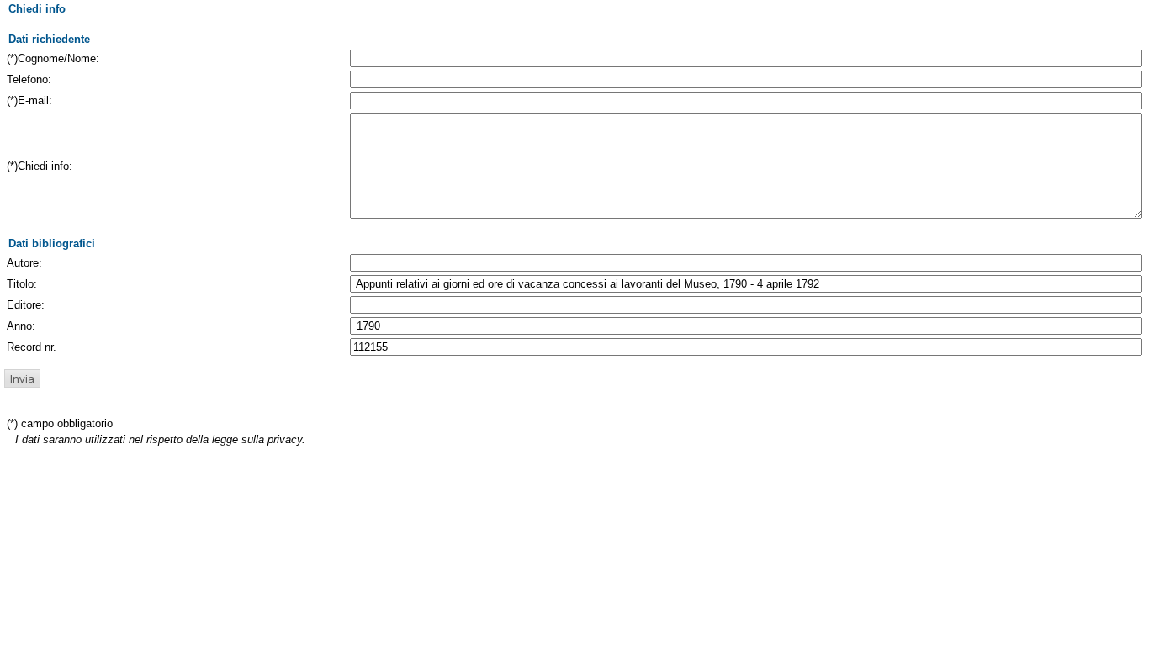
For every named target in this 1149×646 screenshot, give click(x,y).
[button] (22, 378)
